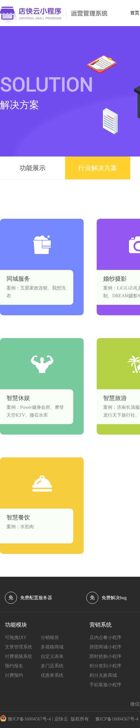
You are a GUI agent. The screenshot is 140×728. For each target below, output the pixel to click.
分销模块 (50, 637)
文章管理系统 (18, 647)
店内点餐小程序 (105, 637)
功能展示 (33, 167)
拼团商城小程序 (105, 647)
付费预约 (14, 675)
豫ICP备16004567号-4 (29, 719)
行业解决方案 (97, 167)
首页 (134, 12)
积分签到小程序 (105, 665)
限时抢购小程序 (105, 656)
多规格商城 (52, 647)
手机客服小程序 (105, 684)
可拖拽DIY (16, 637)
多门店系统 (52, 665)
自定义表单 (52, 656)
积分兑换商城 (103, 675)
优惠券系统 (52, 675)
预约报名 (14, 665)
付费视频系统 (18, 656)
